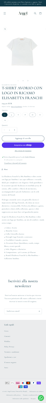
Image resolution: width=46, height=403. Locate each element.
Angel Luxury (11, 391)
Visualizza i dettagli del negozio (15, 163)
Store (6, 368)
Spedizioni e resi (10, 357)
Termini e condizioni (11, 352)
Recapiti (33, 398)
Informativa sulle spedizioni (21, 398)
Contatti (7, 336)
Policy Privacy (9, 347)
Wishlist (7, 341)
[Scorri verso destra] (28, 80)
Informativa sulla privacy (13, 395)
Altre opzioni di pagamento (23, 151)
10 (32, 115)
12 (41, 115)
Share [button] (6, 169)
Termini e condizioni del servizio (32, 395)
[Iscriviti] (39, 311)
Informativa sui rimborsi (36, 391)
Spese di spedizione (16, 106)
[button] (4, 13)
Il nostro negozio (10, 362)
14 (6, 120)
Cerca (6, 331)
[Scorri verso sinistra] (18, 80)
